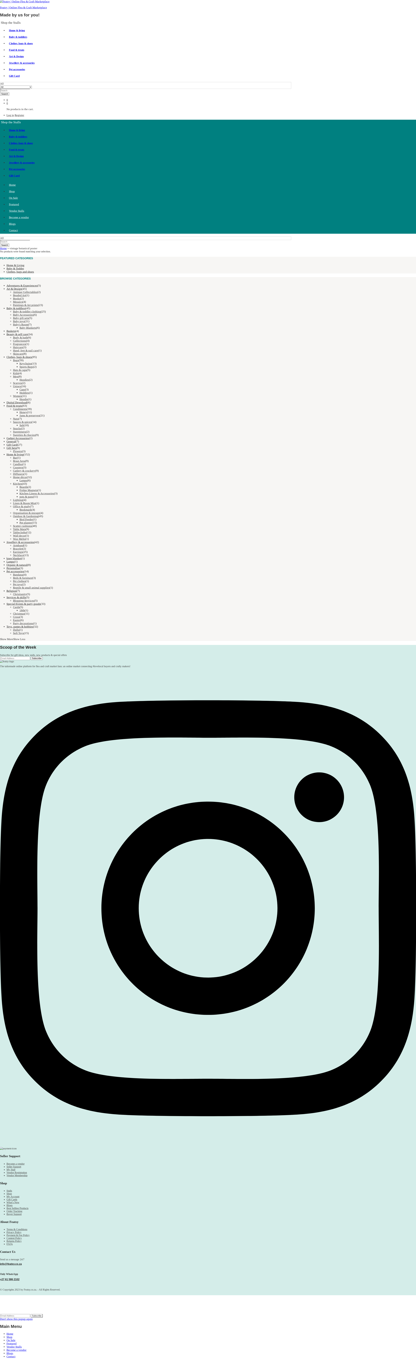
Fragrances (19, 344)
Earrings (18, 551)
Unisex (17, 386)
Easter (16, 620)
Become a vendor (19, 217)
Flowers (17, 451)
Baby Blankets (28, 327)
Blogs (12, 223)
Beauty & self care (17, 334)
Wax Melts (19, 539)
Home (12, 184)
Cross (16, 616)
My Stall (10, 1169)
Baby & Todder (15, 268)
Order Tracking (14, 1211)
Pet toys (17, 584)
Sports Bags (26, 366)
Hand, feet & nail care (25, 350)
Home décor (20, 477)
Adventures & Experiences (21, 285)
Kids (15, 373)
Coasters (18, 467)
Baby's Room (20, 324)
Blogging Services (23, 600)
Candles (17, 464)
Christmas (19, 613)
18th (22, 610)
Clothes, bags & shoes (21, 43)
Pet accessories (17, 69)
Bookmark (26, 509)
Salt (22, 425)
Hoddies (24, 392)
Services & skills (16, 597)
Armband (18, 545)
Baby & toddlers (18, 37)
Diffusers (18, 474)
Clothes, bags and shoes (20, 271)
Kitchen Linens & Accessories (37, 493)
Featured (14, 204)
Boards (24, 487)
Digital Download (16, 402)
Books (16, 298)
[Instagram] (208, 1144)
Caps (22, 389)
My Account (12, 1196)
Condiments (20, 409)
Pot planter (26, 522)
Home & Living (15, 265)
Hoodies (24, 379)
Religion (11, 590)
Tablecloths (19, 532)
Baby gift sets (21, 318)
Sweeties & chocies (24, 435)
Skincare (18, 353)
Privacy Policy (13, 1232)
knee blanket (13, 558)
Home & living (17, 30)
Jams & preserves (30, 415)
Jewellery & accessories (22, 63)
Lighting (18, 500)
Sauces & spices (22, 422)
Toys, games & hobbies (19, 626)
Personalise (13, 568)
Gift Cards (11, 1199)
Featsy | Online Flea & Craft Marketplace (23, 7)
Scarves (17, 383)
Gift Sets (11, 448)
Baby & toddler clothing (27, 311)
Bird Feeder (26, 519)
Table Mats (19, 529)
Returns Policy (14, 1241)
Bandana (18, 574)
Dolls (16, 629)
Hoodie (24, 399)
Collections (19, 340)
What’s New (12, 1202)
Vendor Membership (16, 1175)
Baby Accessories (23, 314)
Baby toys (19, 321)
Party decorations (23, 623)
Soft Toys (18, 633)
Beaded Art (19, 295)
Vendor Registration (16, 1172)
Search (4, 94)
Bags (16, 360)
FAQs (9, 1244)
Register (19, 115)
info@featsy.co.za (11, 1264)
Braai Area (19, 461)
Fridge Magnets (29, 490)
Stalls (9, 1190)
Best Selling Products (17, 1208)
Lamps (23, 480)
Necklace (18, 555)
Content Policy (14, 1238)
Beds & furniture (22, 577)
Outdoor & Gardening (25, 516)
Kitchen (17, 483)
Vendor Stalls (16, 210)
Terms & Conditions (16, 1229)
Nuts (15, 418)
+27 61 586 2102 (10, 1279)
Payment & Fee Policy (18, 1235)
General (11, 441)
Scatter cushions (22, 526)
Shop (12, 191)
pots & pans (26, 496)
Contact (13, 230)
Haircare (18, 347)
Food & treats (16, 50)
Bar (15, 457)
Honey (23, 412)
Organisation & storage (26, 513)
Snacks (17, 428)
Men (15, 376)
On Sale (13, 197)
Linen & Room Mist (24, 503)
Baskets (10, 331)
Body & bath (20, 337)
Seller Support (13, 1166)
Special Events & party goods (23, 603)
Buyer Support (14, 1214)
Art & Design (16, 56)
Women (17, 396)
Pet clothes (19, 581)
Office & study (21, 506)
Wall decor (19, 535)
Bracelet (18, 548)
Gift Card (14, 76)
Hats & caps (20, 370)
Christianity (20, 594)
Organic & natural (16, 564)
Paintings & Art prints (25, 305)
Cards (16, 607)
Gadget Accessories (17, 438)
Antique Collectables (25, 292)
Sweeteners (19, 431)
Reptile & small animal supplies (31, 587)
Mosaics (18, 301)
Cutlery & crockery (24, 470)
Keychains (26, 363)
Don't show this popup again (16, 1319)
